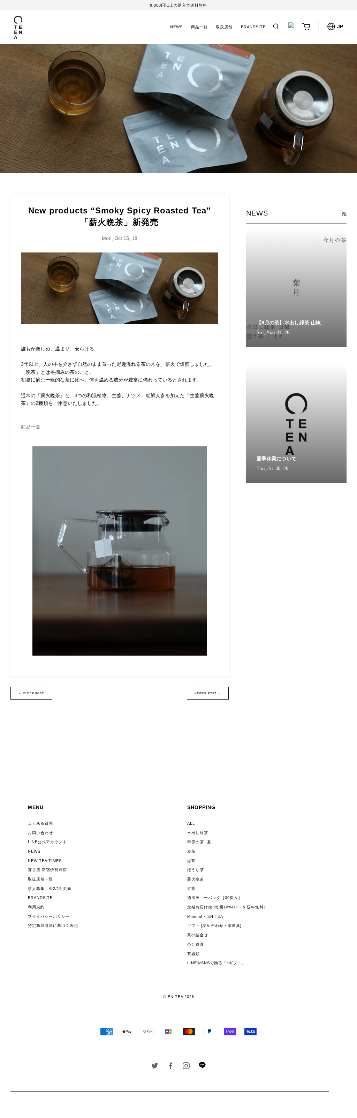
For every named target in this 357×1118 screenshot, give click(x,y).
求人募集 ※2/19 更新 (49, 888)
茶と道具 (195, 944)
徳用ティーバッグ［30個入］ (214, 898)
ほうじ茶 (195, 870)
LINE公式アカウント (47, 842)
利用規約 (36, 907)
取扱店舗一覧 (40, 879)
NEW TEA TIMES (45, 861)
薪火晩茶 (195, 879)
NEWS (176, 27)
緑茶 (191, 861)
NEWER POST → (208, 693)
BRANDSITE (253, 27)
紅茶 (191, 888)
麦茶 (191, 851)
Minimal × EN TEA (205, 916)
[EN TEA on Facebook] (170, 1067)
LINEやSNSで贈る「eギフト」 (216, 963)
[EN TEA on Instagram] (186, 1067)
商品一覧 (199, 27)
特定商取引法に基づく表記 (53, 925)
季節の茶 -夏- (200, 842)
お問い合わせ (40, 833)
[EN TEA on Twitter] (155, 1067)
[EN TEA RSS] (344, 214)
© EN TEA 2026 (178, 997)
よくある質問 (40, 823)
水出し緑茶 (197, 833)
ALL (191, 823)
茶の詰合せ (197, 935)
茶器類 (193, 954)
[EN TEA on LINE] (202, 1067)
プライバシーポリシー (49, 916)
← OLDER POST (31, 693)
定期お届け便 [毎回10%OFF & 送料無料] (226, 907)
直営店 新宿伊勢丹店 (47, 870)
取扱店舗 (224, 27)
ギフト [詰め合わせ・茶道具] (214, 925)
